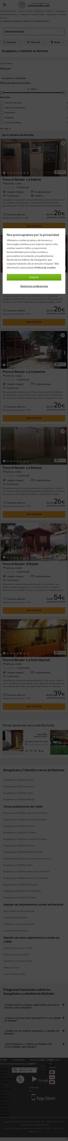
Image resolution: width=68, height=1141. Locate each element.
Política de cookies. (45, 268)
